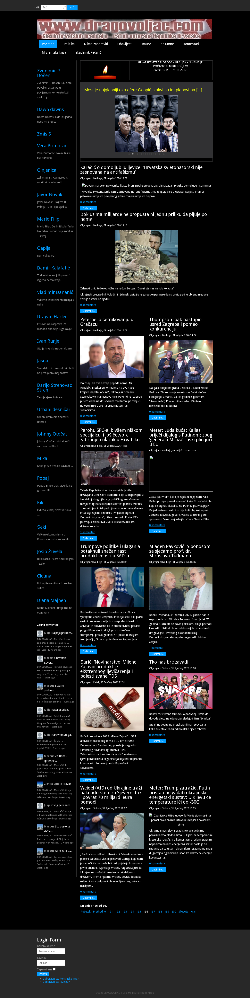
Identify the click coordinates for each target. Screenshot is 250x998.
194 (131, 911)
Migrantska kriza (54, 52)
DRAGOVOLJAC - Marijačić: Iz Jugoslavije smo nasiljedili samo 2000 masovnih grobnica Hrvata (54, 769)
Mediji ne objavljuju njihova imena (116, 92)
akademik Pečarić (88, 52)
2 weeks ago (65, 797)
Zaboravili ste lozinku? (56, 981)
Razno (146, 44)
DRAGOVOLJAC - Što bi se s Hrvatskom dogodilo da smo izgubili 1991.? (52, 745)
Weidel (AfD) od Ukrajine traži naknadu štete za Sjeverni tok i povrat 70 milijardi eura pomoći (111, 795)
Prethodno (99, 911)
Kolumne (167, 44)
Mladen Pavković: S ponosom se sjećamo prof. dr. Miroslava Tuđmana (180, 551)
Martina (49, 657)
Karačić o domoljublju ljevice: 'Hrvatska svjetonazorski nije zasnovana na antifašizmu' (141, 170)
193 (124, 911)
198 (159, 911)
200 (173, 911)
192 (117, 911)
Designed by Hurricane (135, 992)
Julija (47, 632)
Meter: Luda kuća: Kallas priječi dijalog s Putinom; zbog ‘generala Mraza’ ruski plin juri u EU (180, 437)
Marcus (49, 685)
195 (138, 911)
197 (152, 911)
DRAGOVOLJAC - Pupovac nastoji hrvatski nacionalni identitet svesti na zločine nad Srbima (55, 698)
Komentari (191, 44)
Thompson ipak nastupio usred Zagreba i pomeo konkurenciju (175, 324)
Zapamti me (44, 969)
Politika (69, 44)
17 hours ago (55, 650)
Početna (48, 44)
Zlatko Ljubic (53, 783)
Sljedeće (183, 911)
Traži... (37, 7)
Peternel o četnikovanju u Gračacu (106, 322)
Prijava (43, 973)
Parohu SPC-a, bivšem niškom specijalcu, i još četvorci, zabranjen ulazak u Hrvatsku (111, 435)
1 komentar (87, 532)
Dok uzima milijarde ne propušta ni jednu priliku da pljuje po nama (143, 217)
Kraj (193, 911)
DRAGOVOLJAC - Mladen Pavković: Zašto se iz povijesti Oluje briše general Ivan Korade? (54, 839)
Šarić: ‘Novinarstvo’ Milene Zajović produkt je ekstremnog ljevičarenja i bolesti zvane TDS (108, 669)
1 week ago (49, 677)
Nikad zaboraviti (96, 44)
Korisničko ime (46, 946)
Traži (72, 7)
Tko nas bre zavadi (168, 662)
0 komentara (88, 202)
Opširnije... (89, 208)
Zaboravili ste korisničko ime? (61, 978)
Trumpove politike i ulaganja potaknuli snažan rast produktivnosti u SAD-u (110, 551)
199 (166, 911)
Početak (86, 911)
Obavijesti (124, 44)
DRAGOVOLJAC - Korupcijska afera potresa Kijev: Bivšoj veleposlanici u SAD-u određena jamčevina (55, 861)
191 (110, 911)
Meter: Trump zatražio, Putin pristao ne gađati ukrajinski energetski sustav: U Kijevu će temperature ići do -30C (180, 795)
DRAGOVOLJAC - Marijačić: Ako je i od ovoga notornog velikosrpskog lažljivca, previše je (54, 794)
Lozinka (41, 957)
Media (151, 992)
